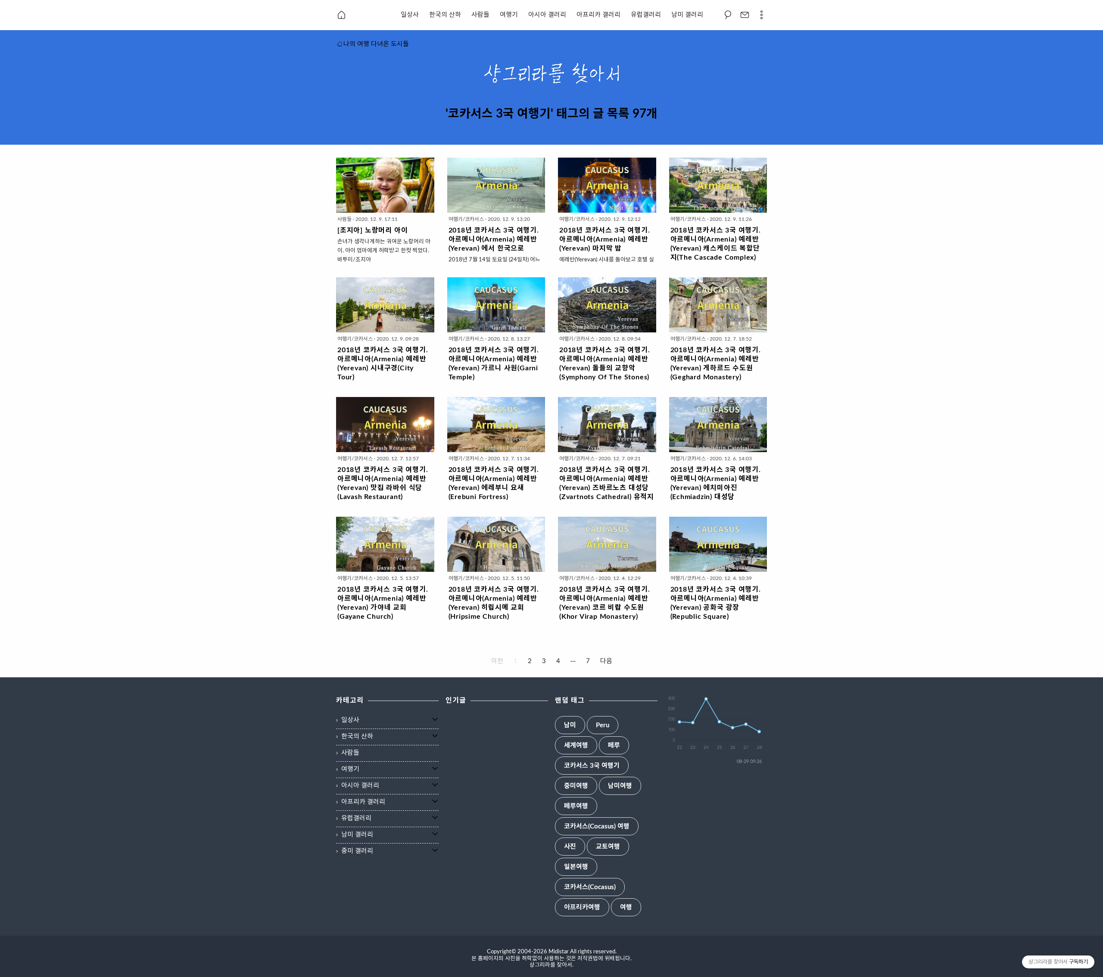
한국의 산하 (445, 15)
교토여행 (608, 847)
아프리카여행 (582, 907)
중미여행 (576, 786)
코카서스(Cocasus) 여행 (596, 826)
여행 (626, 907)
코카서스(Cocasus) (590, 887)
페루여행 (576, 806)
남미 (570, 725)
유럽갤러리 (646, 15)
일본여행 (576, 867)
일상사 (410, 15)
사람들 (480, 15)
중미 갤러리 (357, 851)
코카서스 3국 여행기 (592, 766)
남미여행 (620, 786)
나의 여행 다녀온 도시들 (376, 44)
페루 (614, 745)
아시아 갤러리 (547, 15)
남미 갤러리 (687, 15)
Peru (602, 725)
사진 (570, 847)
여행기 (509, 15)
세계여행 (576, 745)
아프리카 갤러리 (598, 15)
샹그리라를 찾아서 (551, 965)
